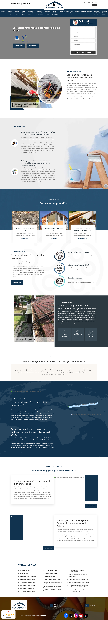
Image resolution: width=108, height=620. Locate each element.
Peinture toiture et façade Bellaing (52, 589)
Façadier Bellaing (24, 573)
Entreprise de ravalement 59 (62, 12)
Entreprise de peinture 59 (3, 12)
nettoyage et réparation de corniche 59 (104, 13)
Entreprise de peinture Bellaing (27, 579)
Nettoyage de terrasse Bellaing (27, 585)
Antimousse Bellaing (25, 570)
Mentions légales (41, 615)
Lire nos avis (8, 617)
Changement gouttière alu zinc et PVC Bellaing (53, 583)
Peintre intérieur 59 (71, 13)
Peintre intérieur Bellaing (50, 576)
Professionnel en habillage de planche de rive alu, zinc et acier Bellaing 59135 (78, 586)
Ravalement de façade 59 (77, 12)
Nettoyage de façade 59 (83, 12)
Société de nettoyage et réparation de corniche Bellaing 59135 (78, 590)
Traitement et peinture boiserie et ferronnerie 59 (30, 13)
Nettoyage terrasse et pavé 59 (17, 13)
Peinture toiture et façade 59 (23, 13)
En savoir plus (24, 238)
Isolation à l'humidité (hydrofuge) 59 (55, 13)
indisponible (16, 3)
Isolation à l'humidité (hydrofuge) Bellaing (79, 582)
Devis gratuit (48, 548)
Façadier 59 (67, 12)
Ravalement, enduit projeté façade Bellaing (79, 579)
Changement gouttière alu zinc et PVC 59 (10, 13)
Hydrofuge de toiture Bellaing (51, 570)
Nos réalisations (19, 45)
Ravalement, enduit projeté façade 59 (47, 13)
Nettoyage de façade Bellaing (27, 588)
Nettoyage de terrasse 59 (89, 12)
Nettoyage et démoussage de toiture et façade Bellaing (78, 575)
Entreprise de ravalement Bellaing (28, 576)
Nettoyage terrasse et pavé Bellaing (52, 586)
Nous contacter (32, 45)
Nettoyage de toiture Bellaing (51, 573)
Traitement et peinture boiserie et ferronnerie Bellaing (77, 571)
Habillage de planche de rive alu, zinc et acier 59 (96, 13)
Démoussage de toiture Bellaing (27, 582)
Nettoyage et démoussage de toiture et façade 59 (39, 13)
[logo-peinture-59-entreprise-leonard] (54, 5)
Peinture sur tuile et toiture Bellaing (52, 579)
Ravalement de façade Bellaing (27, 591)
